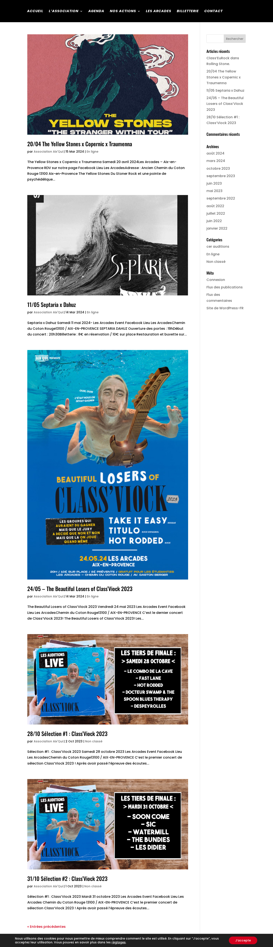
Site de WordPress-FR (225, 308)
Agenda (96, 11)
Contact (213, 11)
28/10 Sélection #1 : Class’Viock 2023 (67, 733)
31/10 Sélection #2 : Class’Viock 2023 (67, 878)
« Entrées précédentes (46, 926)
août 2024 (215, 153)
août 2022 (215, 206)
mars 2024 (215, 160)
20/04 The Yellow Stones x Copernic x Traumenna (79, 144)
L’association (63, 11)
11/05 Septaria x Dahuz (51, 304)
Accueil (35, 11)
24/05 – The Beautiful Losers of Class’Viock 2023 (79, 588)
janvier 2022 (216, 228)
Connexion (215, 279)
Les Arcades (158, 11)
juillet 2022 (215, 213)
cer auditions (217, 246)
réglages (119, 942)
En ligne (92, 151)
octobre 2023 (218, 168)
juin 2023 (214, 183)
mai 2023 (214, 190)
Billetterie (188, 11)
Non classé (93, 741)
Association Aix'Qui (48, 151)
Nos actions (123, 11)
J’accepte (243, 940)
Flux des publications (224, 287)
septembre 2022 (220, 198)
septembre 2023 (220, 175)
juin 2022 (214, 220)
